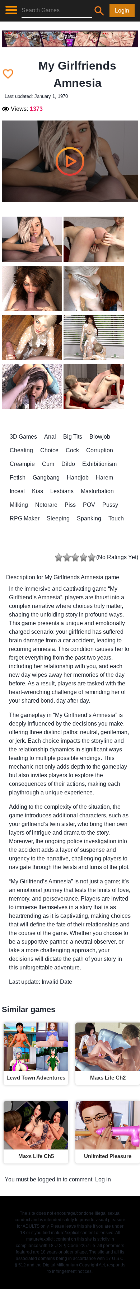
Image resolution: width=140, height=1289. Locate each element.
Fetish (17, 477)
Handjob (78, 477)
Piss (70, 505)
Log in (103, 1179)
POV (89, 505)
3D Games (23, 437)
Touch (116, 518)
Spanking (89, 518)
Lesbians (62, 491)
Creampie (22, 464)
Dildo (68, 464)
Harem (104, 477)
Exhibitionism (99, 464)
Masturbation (97, 491)
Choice (49, 450)
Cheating (21, 450)
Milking (19, 505)
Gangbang (46, 477)
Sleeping (58, 518)
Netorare (46, 505)
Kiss (37, 491)
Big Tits (72, 437)
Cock (72, 450)
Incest (17, 491)
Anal (50, 437)
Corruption (99, 450)
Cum (48, 464)
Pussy (110, 505)
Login (122, 11)
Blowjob (99, 437)
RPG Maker (24, 518)
